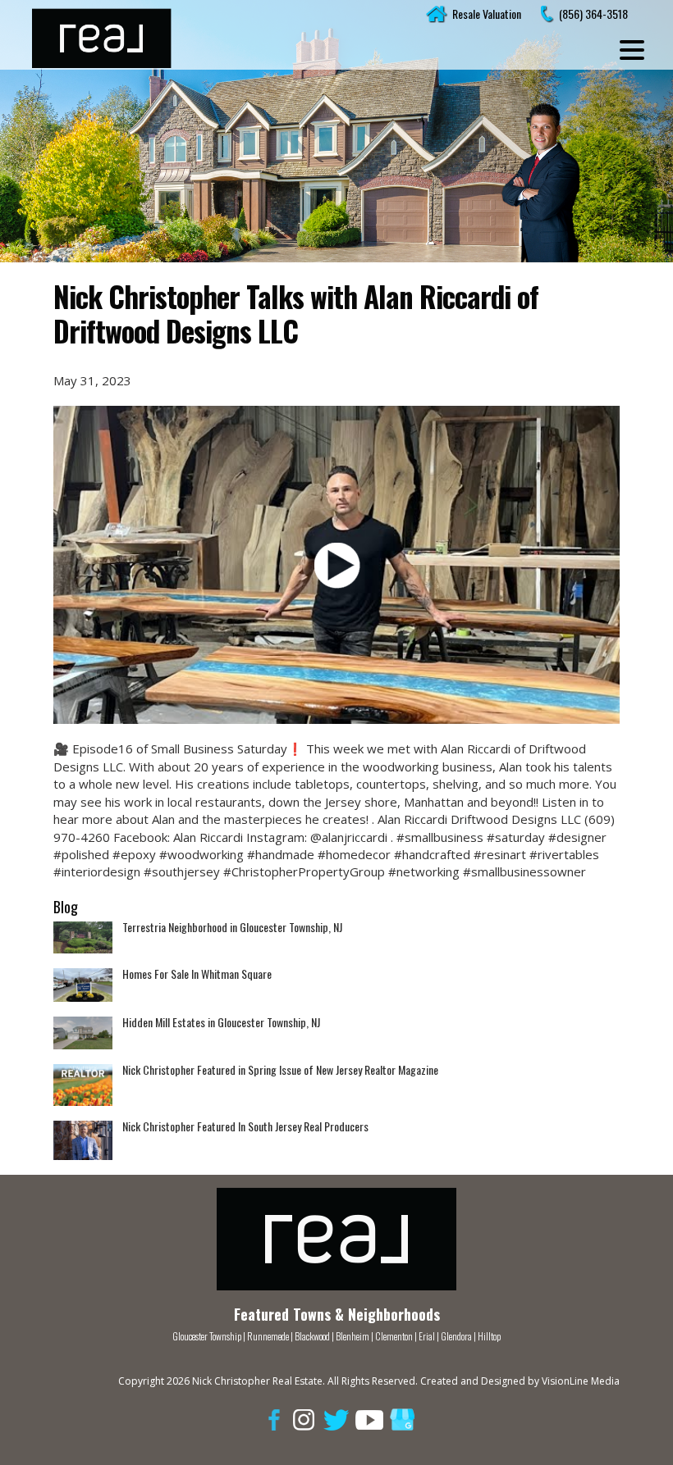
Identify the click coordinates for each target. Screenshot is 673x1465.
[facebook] (270, 1419)
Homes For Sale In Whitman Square (197, 973)
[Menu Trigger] (631, 49)
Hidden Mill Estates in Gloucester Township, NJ (221, 1022)
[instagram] (303, 1419)
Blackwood (312, 1336)
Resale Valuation (486, 13)
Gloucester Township (206, 1336)
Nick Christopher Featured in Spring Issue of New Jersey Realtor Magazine (280, 1069)
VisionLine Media (581, 1381)
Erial (427, 1336)
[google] (402, 1419)
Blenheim (352, 1336)
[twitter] (336, 1419)
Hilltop (489, 1336)
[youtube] (369, 1419)
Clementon (394, 1336)
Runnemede (269, 1336)
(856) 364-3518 (593, 13)
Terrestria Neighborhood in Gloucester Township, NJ (232, 926)
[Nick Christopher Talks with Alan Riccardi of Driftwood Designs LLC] (336, 565)
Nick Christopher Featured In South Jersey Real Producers (245, 1126)
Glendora (456, 1336)
